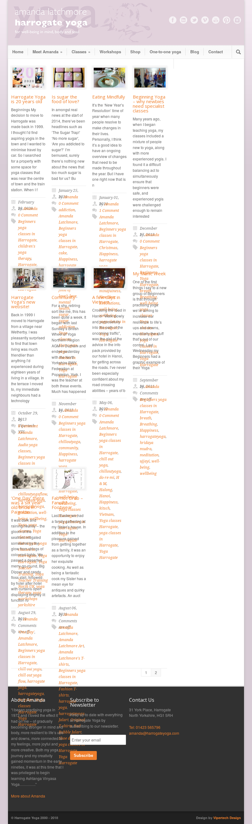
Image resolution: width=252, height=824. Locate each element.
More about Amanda (28, 795)
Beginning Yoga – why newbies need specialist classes (149, 104)
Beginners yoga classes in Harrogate (112, 235)
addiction (67, 210)
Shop (135, 52)
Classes (81, 52)
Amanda (30, 209)
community (68, 448)
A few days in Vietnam (106, 299)
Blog (194, 52)
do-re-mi (106, 477)
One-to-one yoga (165, 52)
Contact (215, 52)
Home (17, 52)
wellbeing (148, 473)
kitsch (104, 508)
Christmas (108, 248)
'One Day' (26, 632)
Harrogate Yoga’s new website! (23, 301)
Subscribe (83, 755)
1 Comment (109, 210)
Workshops (110, 52)
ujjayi (145, 461)
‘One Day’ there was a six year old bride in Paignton (27, 505)
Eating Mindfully (108, 97)
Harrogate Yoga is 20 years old (28, 99)
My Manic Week (149, 273)
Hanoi (104, 496)
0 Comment (28, 215)
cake (63, 253)
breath (145, 418)
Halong (105, 490)
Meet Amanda (47, 52)
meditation (149, 455)
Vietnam (106, 514)
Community (63, 297)
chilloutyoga (69, 442)
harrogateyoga (153, 436)
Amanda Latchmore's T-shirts (72, 658)
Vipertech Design (227, 817)
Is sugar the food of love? (65, 99)
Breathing (148, 424)
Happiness (108, 254)
